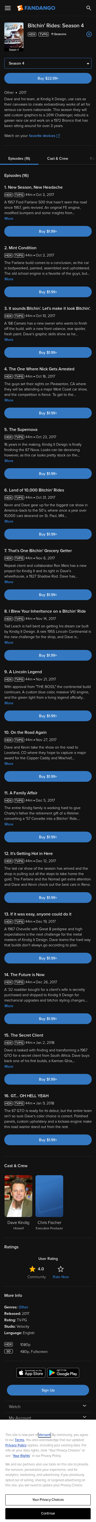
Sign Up (48, 1390)
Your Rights (21, 1456)
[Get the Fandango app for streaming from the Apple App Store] (31, 1373)
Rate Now (61, 1277)
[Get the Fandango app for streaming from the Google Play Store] (63, 1373)
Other (23, 1307)
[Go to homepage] (37, 8)
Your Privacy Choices (48, 1500)
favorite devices (42, 135)
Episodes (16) (19, 158)
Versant (44, 1435)
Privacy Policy (16, 1445)
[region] (48, 1471)
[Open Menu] (7, 8)
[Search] (88, 8)
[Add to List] (89, 34)
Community (36, 1277)
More (9, 218)
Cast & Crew (57, 158)
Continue (48, 1513)
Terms (19, 1440)
